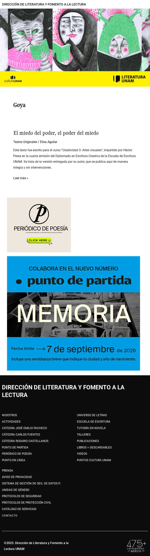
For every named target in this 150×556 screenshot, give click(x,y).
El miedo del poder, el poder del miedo (56, 132)
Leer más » (20, 177)
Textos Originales (25, 142)
